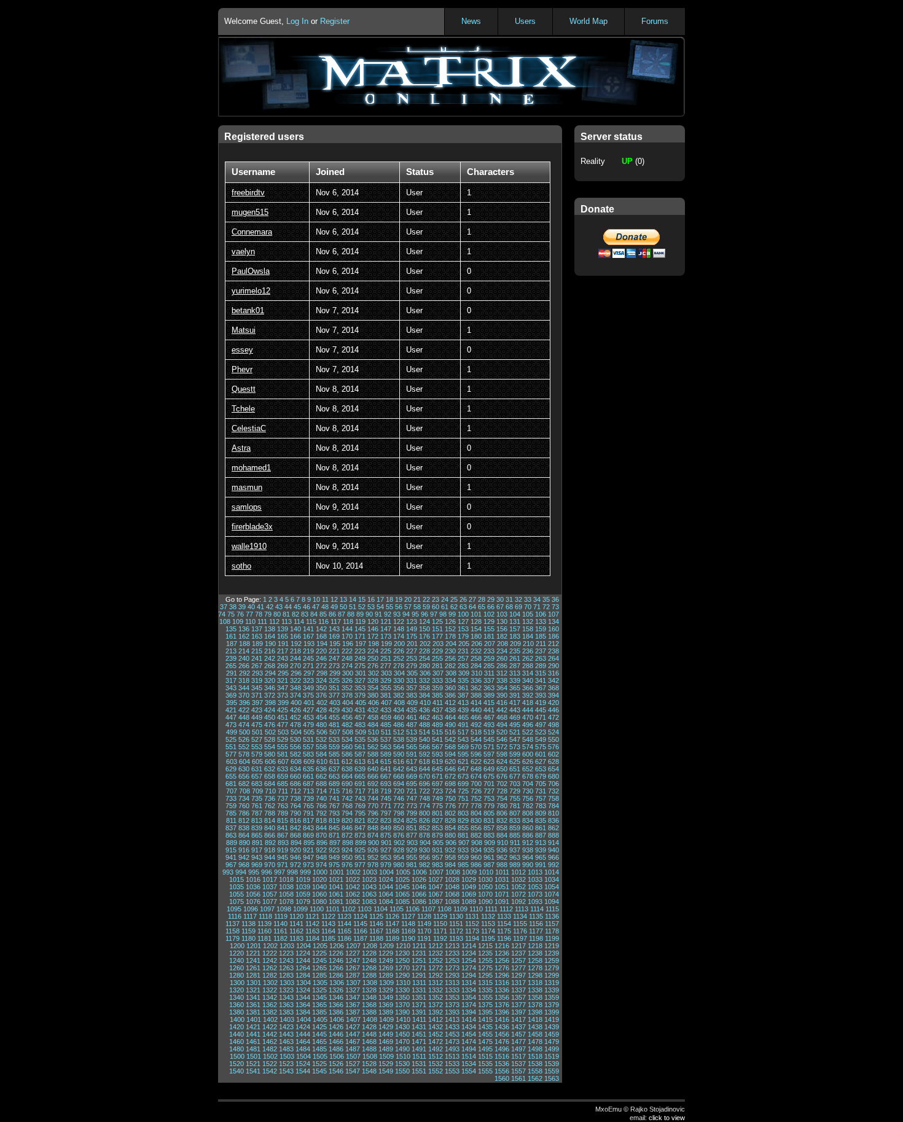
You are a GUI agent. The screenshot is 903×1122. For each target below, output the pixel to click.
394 (553, 695)
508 (347, 732)
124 (424, 621)
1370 (402, 1004)
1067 (435, 894)
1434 (468, 1026)
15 (362, 599)
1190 (408, 938)
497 (540, 724)
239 (231, 658)
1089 (468, 901)
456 (347, 717)
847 (360, 828)
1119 (280, 916)
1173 (472, 931)
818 (321, 820)
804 (476, 813)
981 (411, 864)
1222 (269, 953)
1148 (408, 923)
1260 (236, 968)
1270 (402, 968)
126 (450, 621)
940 (553, 850)
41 (260, 606)
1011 (502, 872)
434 (398, 710)
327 (360, 680)
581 (282, 754)
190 (270, 643)
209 (515, 643)
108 (224, 621)
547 (514, 739)
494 (501, 724)
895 (309, 842)
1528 (369, 1063)
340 (527, 680)
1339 (551, 990)
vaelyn (243, 251)
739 (308, 798)
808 (527, 813)
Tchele (243, 408)
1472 (435, 1041)
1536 (502, 1063)
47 (315, 606)
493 (489, 724)
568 (450, 746)
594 (450, 754)
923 (334, 850)
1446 (336, 1034)
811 (231, 820)
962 (501, 857)
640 (372, 769)
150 (424, 629)
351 (334, 688)
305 (412, 673)
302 (373, 673)
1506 (336, 1056)
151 (437, 629)
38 (233, 606)
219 (308, 651)
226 (398, 651)
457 (360, 717)
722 (424, 791)
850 (398, 828)
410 (425, 702)
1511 (419, 1056)
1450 (402, 1034)
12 (334, 599)
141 (308, 629)
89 (360, 614)
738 (295, 798)
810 (553, 813)
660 (295, 776)
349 (308, 688)
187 (231, 643)
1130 (456, 916)
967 (231, 864)
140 (295, 629)
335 (463, 680)
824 (398, 820)
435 (411, 710)
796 (372, 813)
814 (269, 820)
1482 (269, 1049)
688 (321, 783)
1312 (435, 982)
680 (553, 776)
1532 (435, 1063)
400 (296, 702)
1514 (468, 1056)
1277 (518, 968)
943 (256, 857)
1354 (468, 997)
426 (295, 710)
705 (540, 783)
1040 (319, 886)
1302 (270, 982)
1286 (336, 975)
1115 (552, 909)
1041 (336, 886)
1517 (518, 1056)
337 (489, 680)
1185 (328, 938)
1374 (468, 1004)
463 (437, 717)
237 (540, 651)
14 (352, 599)
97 (433, 614)
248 (347, 658)
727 (489, 791)
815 (282, 820)
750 (450, 798)
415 (489, 702)
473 (231, 724)
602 (553, 754)
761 (256, 805)
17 (380, 599)
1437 (518, 1026)
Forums (654, 21)
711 (283, 791)
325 (334, 680)
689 (334, 783)
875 (385, 835)
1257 (518, 960)
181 (489, 636)
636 (321, 769)
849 (385, 828)
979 (385, 864)
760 (243, 805)
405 (360, 702)
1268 (369, 968)
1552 (435, 1071)
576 (553, 746)
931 (437, 850)
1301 (253, 982)
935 (489, 850)
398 (270, 702)
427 (308, 710)
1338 (535, 990)
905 (438, 842)
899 (360, 842)
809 (540, 813)
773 (411, 805)
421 (231, 710)
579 (256, 754)
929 (411, 850)
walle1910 (249, 546)
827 (437, 820)
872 (347, 835)
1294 (468, 975)
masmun (247, 487)
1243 (286, 960)
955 (411, 857)
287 (514, 665)
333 (437, 680)
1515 (485, 1056)
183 (514, 636)
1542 (269, 1071)
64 (472, 606)
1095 (234, 909)
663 (334, 776)
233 (489, 651)
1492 (435, 1049)
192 (296, 643)
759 (231, 805)
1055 (236, 894)
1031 (502, 879)
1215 (485, 945)
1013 (535, 872)
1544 (302, 1071)
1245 (319, 960)
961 (489, 857)
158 (527, 629)
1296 (502, 975)
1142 (312, 923)
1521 (253, 1063)
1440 (236, 1034)
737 (282, 798)
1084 (385, 901)
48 (325, 606)
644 (424, 769)
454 (321, 717)
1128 (424, 916)
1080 (319, 901)
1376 (502, 1004)
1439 (551, 1026)
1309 (386, 982)
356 (398, 688)
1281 (253, 975)
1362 (269, 1004)
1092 (518, 901)
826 (424, 820)
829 (463, 820)
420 (553, 702)
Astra (241, 448)
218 (295, 651)
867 (282, 835)
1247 (352, 960)
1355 (485, 997)
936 (501, 850)
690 (347, 783)
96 (424, 614)
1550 (402, 1071)
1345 (319, 997)
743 (360, 798)
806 (501, 813)
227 (411, 651)
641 (385, 769)
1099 (300, 909)
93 (397, 614)
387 (463, 695)
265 (231, 665)
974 (321, 864)
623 (489, 761)
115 (311, 621)
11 (325, 599)
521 (514, 732)
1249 (385, 960)
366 (527, 688)
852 (424, 828)
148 (398, 629)
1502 (270, 1056)
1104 (380, 909)
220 (321, 651)
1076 (253, 901)
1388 (369, 1012)
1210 (403, 945)
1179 (232, 938)
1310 (403, 982)
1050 (485, 886)
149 (411, 629)
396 (244, 702)
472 (553, 717)
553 (256, 746)
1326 (336, 990)
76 (240, 614)
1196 (504, 938)
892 (270, 842)
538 (398, 739)
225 (385, 651)
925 (360, 850)
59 (426, 606)
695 (411, 783)
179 (463, 636)
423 (256, 710)
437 (437, 710)
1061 (336, 894)
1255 (485, 960)
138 (269, 629)
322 (295, 680)
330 (398, 680)
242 (269, 658)
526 (243, 739)
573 (514, 746)
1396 (502, 1012)
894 (296, 842)
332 (424, 680)
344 (243, 688)
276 (372, 665)
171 (360, 636)
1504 (303, 1056)
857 (489, 828)
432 (372, 710)
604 (244, 761)
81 (286, 614)
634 (295, 769)
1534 (468, 1063)
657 (256, 776)
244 (295, 658)
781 (514, 805)
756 (527, 798)
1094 (551, 901)
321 (282, 680)
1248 (369, 960)
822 (372, 820)
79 (268, 614)
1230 (402, 953)
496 (527, 724)
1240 (236, 960)
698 (450, 783)
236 (527, 651)
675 (489, 776)
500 (244, 732)
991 (540, 864)
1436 (502, 1026)
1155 (520, 923)
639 (360, 769)
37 (223, 606)
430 (347, 710)
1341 (253, 997)
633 (282, 769)
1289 (385, 975)
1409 (386, 1019)
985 (463, 864)
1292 (435, 975)
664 (347, 776)
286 (501, 665)
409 (412, 702)
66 (491, 606)
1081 (336, 901)
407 (386, 702)
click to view (667, 1117)
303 (386, 673)
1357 (518, 997)
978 (372, 864)
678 (527, 776)
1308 (369, 982)
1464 (302, 1041)
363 (489, 688)
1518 (535, 1056)
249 (360, 658)
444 (527, 710)
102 (489, 614)
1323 (286, 990)
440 (476, 710)
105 (527, 614)
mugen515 (250, 212)
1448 (369, 1034)
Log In (297, 21)
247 (334, 658)
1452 (435, 1034)
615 (385, 761)
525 (231, 739)
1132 (488, 916)
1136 (552, 916)
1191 (424, 938)
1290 (402, 975)
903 (412, 842)
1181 (264, 938)
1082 (352, 901)
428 (321, 710)
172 (372, 636)
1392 (435, 1012)
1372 (435, 1004)
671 (437, 776)
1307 (353, 982)
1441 (253, 1034)
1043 (369, 886)
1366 (336, 1004)
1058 (286, 894)
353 (360, 688)
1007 (436, 872)
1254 (468, 960)
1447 (352, 1034)
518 (476, 732)
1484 (302, 1049)
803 (463, 813)
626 (527, 761)
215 (256, 651)
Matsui (244, 330)
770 (372, 805)
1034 (551, 879)
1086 (419, 901)
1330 (402, 990)
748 (424, 798)
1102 (349, 909)
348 (295, 688)
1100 (317, 909)
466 (476, 717)
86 (332, 614)
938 (527, 850)
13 (343, 599)
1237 (518, 953)
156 (501, 629)
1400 (237, 1019)
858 (501, 828)
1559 (551, 1071)
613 (360, 761)
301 (360, 673)
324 (321, 680)
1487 (352, 1049)
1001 (336, 872)
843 (308, 828)
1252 (435, 960)
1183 (296, 938)
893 (283, 842)
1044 (385, 886)
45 (297, 606)
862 (553, 828)
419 (540, 702)
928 (398, 850)
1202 (270, 945)
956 (424, 857)
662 (321, 776)
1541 (253, 1071)
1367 (352, 1004)
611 (334, 761)
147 (385, 629)
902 (399, 842)
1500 (237, 1056)
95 (415, 614)
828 (450, 820)
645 (437, 769)
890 (244, 842)
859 (514, 828)
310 (476, 673)
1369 (385, 1004)
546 (501, 739)
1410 (403, 1019)
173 (385, 636)
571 (489, 746)
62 (454, 606)
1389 (385, 1012)
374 (295, 695)
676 (501, 776)
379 (360, 695)
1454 (468, 1034)
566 (424, 746)
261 (514, 658)
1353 (452, 997)
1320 (236, 990)
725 (463, 791)
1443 (286, 1034)
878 (424, 835)
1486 (336, 1049)
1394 (468, 1012)
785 (231, 813)
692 (372, 783)
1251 (419, 960)
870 (321, 835)
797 (385, 813)
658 (269, 776)
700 (476, 783)
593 (437, 754)
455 (334, 717)
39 (242, 606)
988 (501, 864)
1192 (440, 938)
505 (309, 732)
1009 (469, 872)
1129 (440, 916)
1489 (385, 1049)
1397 (518, 1012)
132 (527, 621)
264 (553, 658)
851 (411, 828)
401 (309, 702)
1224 (302, 953)
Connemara (252, 231)
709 (257, 791)
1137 (232, 923)
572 (501, 746)
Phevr (242, 369)
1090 (485, 901)
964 (527, 857)
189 (257, 643)
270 (295, 665)
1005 (403, 872)
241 (256, 658)
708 (244, 791)
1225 (319, 953)
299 (334, 673)
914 (553, 842)
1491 (419, 1049)
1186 (344, 938)
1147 (392, 923)
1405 (320, 1019)
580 (269, 754)
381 (385, 695)
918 (269, 850)
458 (372, 717)
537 (385, 739)
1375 (485, 1004)
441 (489, 710)
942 (243, 857)
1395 (485, 1012)
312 (501, 673)
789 (282, 813)
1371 (419, 1004)
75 (231, 614)
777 (463, 805)
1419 (551, 1019)
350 (321, 688)
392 (527, 695)
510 (373, 732)
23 (435, 599)
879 (437, 835)
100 (463, 614)
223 (360, 651)
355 (385, 688)
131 (514, 621)
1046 (419, 886)
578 (243, 754)
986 (476, 864)
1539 (551, 1063)
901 (386, 842)
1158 (232, 931)
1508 (369, 1056)
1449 (385, 1034)
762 (269, 805)
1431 (419, 1026)
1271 (419, 968)
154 (476, 629)
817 (308, 820)
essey (242, 349)
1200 (237, 945)
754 (501, 798)
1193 (456, 938)
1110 (476, 909)
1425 (319, 1026)
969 (256, 864)
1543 (286, 1071)
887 (540, 835)
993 (227, 872)
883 (489, 835)
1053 (535, 886)
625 (514, 761)
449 (256, 717)
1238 (535, 953)
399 (283, 702)
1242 (269, 960)
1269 (385, 968)
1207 (353, 945)
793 (334, 813)
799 (411, 813)
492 (476, 724)
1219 (551, 945)
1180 (248, 938)
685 (282, 783)
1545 (319, 1071)
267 (256, 665)
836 (553, 820)
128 (476, 621)
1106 (412, 909)
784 (553, 805)
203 (438, 643)
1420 (236, 1026)
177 (437, 636)
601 (540, 754)
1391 (419, 1012)
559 (334, 746)
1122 (328, 916)
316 (553, 673)
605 (257, 761)
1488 (369, 1049)
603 (231, 761)
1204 (303, 945)
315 (540, 673)
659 (282, 776)
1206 (336, 945)
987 (489, 864)
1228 (369, 953)
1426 (336, 1026)
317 (231, 680)
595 (463, 754)
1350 (402, 997)
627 (540, 761)
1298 (535, 975)
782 (527, 805)
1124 (360, 916)
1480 (236, 1049)
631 (256, 769)
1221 (253, 953)
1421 (253, 1026)
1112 (506, 909)
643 (411, 769)
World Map (588, 21)
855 (463, 828)
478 (295, 724)
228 (424, 651)
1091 (502, 901)
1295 (485, 975)
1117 (250, 916)
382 (398, 695)
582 (295, 754)
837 (231, 828)
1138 (248, 923)
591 (411, 754)
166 (295, 636)
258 (476, 658)
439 (463, 710)
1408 (369, 1019)
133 (540, 621)
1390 (402, 1012)
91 (378, 614)
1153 (488, 923)
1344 (302, 997)
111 (262, 621)
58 (417, 606)
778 (476, 805)
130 (501, 621)
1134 (520, 916)
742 (347, 798)
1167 (376, 931)
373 (282, 695)
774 (424, 805)
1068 (452, 894)
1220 (236, 953)
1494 (468, 1049)
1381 (253, 1012)
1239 (551, 953)
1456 (502, 1034)
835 (540, 820)
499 (231, 732)
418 (527, 702)
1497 (518, 1049)
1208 (369, 945)
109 (237, 621)
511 (386, 732)
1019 (302, 879)
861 (540, 828)
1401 (253, 1019)
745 (385, 798)
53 (371, 606)
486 (398, 724)
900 (373, 842)
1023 (369, 879)
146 (372, 629)
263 (540, 658)
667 (385, 776)
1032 (518, 879)
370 (243, 695)
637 (334, 769)
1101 (333, 909)
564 (398, 746)
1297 (518, 975)
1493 (452, 1049)
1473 (452, 1041)
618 (424, 761)
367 (540, 688)
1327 (352, 990)
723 (437, 791)
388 (476, 695)
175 (411, 636)
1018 (286, 879)
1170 (424, 931)
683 (256, 783)
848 (372, 828)
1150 (440, 923)
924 (347, 850)
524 (553, 732)
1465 (319, 1041)
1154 (504, 923)
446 (553, 710)
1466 (336, 1041)
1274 (468, 968)
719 (385, 791)
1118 (265, 916)
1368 (369, 1004)
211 (541, 643)
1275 (485, 968)
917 (256, 850)
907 (463, 842)
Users (525, 21)
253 (411, 658)
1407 (353, 1019)
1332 (435, 990)
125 (437, 621)
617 (411, 761)
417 (514, 702)
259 (489, 658)
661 (308, 776)
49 (334, 606)
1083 (369, 901)
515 (437, 732)
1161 (280, 931)
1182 (280, 938)
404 (347, 702)
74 (221, 614)
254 (424, 658)
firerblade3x (252, 526)
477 (282, 724)
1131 (472, 916)
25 (454, 599)
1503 (287, 1056)
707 (231, 791)
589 (385, 754)
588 (372, 754)
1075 (236, 901)
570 (476, 746)
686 (295, 783)
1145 (360, 923)
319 (256, 680)
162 (243, 636)
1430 (402, 1026)
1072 (518, 894)
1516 (502, 1056)
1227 (352, 953)
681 (231, 783)
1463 (286, 1041)
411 (437, 702)
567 (437, 746)
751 (463, 798)
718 (372, 791)
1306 (336, 982)
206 (476, 643)
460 (398, 717)
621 (463, 761)
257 (463, 658)
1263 (286, 968)
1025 (402, 879)
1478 (535, 1041)
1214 (468, 945)
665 (360, 776)
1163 (312, 931)
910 (502, 842)
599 (514, 754)
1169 (408, 931)
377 (334, 695)
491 (463, 724)
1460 (236, 1041)
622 (476, 761)
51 (352, 606)
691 (360, 783)
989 (514, 864)
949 (334, 857)
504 (296, 732)
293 (257, 673)
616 (398, 761)
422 (243, 710)
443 (514, 710)
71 (537, 606)
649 (489, 769)
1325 (319, 990)
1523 (286, 1063)
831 (489, 820)
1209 (386, 945)
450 (269, 717)
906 (450, 842)
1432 (435, 1026)
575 (540, 746)
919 (282, 850)
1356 (502, 997)
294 (270, 673)
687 (308, 783)
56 (398, 606)
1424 (302, 1026)
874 (372, 835)
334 (450, 680)
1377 (518, 1004)
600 (527, 754)
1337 (518, 990)
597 (489, 754)
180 (476, 636)
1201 (253, 945)
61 (444, 606)
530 (295, 739)
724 (450, 791)
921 (308, 850)
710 (270, 791)
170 (347, 636)
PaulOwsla (251, 271)
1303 (287, 982)
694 (398, 783)
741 (334, 798)
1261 (253, 968)
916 (243, 850)
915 (231, 850)
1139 (264, 923)
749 (437, 798)
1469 (385, 1041)
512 (398, 732)
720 (398, 791)
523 (540, 732)
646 (450, 769)
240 (243, 658)
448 (243, 717)
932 (450, 850)
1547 (352, 1071)
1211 (419, 945)
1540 (236, 1071)
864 (243, 835)
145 (360, 629)
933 (463, 850)
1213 (452, 945)
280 (424, 665)
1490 (402, 1049)
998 (292, 872)
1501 (253, 1056)
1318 (535, 982)
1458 (535, 1034)
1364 (302, 1004)
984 (450, 864)
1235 (485, 953)
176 (424, 636)
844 (321, 828)
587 (360, 754)
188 (244, 643)
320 (269, 680)
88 (350, 614)
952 (372, 857)
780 (501, 805)
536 (372, 739)
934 (476, 850)
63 (463, 606)
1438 (535, 1026)
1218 (535, 945)
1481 (253, 1049)
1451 (419, 1034)
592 (424, 754)
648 (476, 769)
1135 (536, 916)
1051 (502, 886)
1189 (392, 938)
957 (437, 857)
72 (546, 606)
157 (514, 629)
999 (305, 872)
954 (398, 857)
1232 (435, 953)
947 (308, 857)
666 (372, 776)
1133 (504, 916)
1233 (452, 953)
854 (450, 828)
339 (514, 680)
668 (398, 776)
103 (501, 614)
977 (360, 864)
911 (515, 842)
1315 (485, 982)
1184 (312, 938)
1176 (520, 931)
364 (501, 688)
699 (463, 783)
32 (518, 599)
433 (385, 710)
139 (282, 629)
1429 (385, 1026)
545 (489, 739)
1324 (302, 990)
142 (321, 629)
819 (334, 820)
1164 (328, 931)
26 (463, 599)
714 (321, 791)
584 (321, 754)
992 (553, 864)
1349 (385, 997)
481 (334, 724)
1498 (535, 1049)
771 (385, 805)
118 (348, 621)
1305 (320, 982)
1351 (419, 997)
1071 (502, 894)
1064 (385, 894)
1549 (385, 1071)
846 (347, 828)
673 (463, 776)
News (471, 21)
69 (518, 606)
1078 (286, 901)
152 (450, 629)
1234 (468, 953)
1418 (535, 1019)
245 (308, 658)
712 (295, 791)
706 (553, 783)
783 (540, 805)
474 (243, 724)
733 (231, 798)
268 (269, 665)
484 (372, 724)
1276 (502, 968)
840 (269, 828)
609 (309, 761)
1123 (344, 916)
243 (282, 658)
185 (540, 636)
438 (450, 710)
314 (527, 673)
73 (555, 606)
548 (527, 739)
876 (398, 835)
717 (360, 791)
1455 (485, 1034)
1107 (428, 909)
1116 (234, 916)
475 (256, 724)
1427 (352, 1026)
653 (540, 769)
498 (553, 724)
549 (540, 739)
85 (323, 614)
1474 (468, 1041)
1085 (402, 901)
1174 (488, 931)
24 (444, 599)
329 (385, 680)
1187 (360, 938)
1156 (536, 923)
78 (258, 614)
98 (443, 614)
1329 (385, 990)
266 (243, 665)
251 (385, 658)
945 (282, 857)
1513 (452, 1056)
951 (360, 857)
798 (398, 813)
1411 (419, 1019)
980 (398, 864)
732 (553, 791)
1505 (320, 1056)
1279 (551, 968)
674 (476, 776)
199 (386, 643)
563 (385, 746)
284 (476, 665)
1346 (336, 997)
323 (308, 680)
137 (256, 629)
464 (450, 717)
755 (514, 798)
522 (527, 732)
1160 (264, 931)
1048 (452, 886)
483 (360, 724)
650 (501, 769)
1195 (488, 938)
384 (424, 695)
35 (546, 599)
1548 (369, 1071)
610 (321, 761)
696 (424, 783)
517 (463, 732)
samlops (247, 507)
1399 (551, 1012)
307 (438, 673)
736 (269, 798)
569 (463, 746)
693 (385, 783)
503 (283, 732)
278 (398, 665)
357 (411, 688)
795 (360, 813)
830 (476, 820)
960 (476, 857)
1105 (396, 909)
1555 (485, 1071)
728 (501, 791)
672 (450, 776)
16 (371, 599)
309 (463, 673)
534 (347, 739)
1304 (303, 982)
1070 (485, 894)
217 (282, 651)
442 (501, 710)
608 (296, 761)
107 (553, 614)
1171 (440, 931)
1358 (535, 997)
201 (412, 643)
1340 (236, 997)
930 (424, 850)
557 (308, 746)
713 (308, 791)
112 (274, 621)
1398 (535, 1012)
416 (501, 702)
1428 (369, 1026)
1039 (302, 886)
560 (347, 746)
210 (528, 643)
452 (295, 717)
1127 (408, 916)
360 (450, 688)
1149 (424, 923)
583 (308, 754)
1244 (302, 960)
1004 (386, 872)
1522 (269, 1063)
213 (231, 651)
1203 (287, 945)
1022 (352, 879)
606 (270, 761)
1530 (402, 1063)
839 (256, 828)
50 (343, 606)
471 (540, 717)
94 (406, 614)
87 (341, 614)
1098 (283, 909)
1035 (236, 886)
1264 (302, 968)
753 (489, 798)
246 (321, 658)
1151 (456, 923)
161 (231, 636)
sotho (241, 566)
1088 (452, 901)
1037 (269, 886)
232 (476, 651)
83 (304, 614)
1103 (365, 909)
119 (360, 621)
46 (306, 606)
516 (450, 732)
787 (256, 813)
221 (334, 651)
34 (537, 599)
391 (514, 695)
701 (489, 783)
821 (360, 820)
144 (347, 629)
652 (527, 769)
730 (527, 791)
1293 (452, 975)
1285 (319, 975)
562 (372, 746)
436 (424, 710)
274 (347, 665)
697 (437, 783)
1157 (552, 923)
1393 (452, 1012)
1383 (286, 1012)
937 (514, 850)
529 (282, 739)
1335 (485, 990)
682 (243, 783)
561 (360, 746)
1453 (452, 1034)
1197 (520, 938)
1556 (502, 1071)
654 (553, 769)
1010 (486, 872)
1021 (336, 879)
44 (288, 606)
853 (437, 828)
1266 (336, 968)
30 (500, 599)
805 (489, 813)
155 (489, 629)
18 (389, 599)
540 (424, 739)
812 (243, 820)
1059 (302, 894)
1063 (369, 894)
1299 (551, 975)
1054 (551, 886)
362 (476, 688)
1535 (485, 1063)
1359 (551, 997)
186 (553, 636)
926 (372, 850)
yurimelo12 (251, 290)
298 (321, 673)
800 (424, 813)
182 (501, 636)
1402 (270, 1019)
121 (385, 621)
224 (372, 651)
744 (372, 798)
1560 (502, 1078)
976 (347, 864)
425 (282, 710)
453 (308, 717)
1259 (551, 960)
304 (399, 673)
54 (380, 606)
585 (334, 754)
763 (282, 805)
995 (253, 872)
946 (295, 857)
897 (334, 842)
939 (540, 850)
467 (489, 717)
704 (527, 783)
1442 (269, 1034)
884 (501, 835)
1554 (468, 1071)
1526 (336, 1063)
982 (424, 864)
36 (555, 599)
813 (256, 820)
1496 (502, 1049)
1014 (551, 872)
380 (372, 695)
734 (243, 798)
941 (231, 857)
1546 (336, 1071)
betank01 (248, 310)
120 (372, 621)
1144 (344, 923)
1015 (236, 879)
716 (347, 791)
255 (437, 658)
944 (269, 857)
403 (334, 702)
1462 (269, 1041)
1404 (303, 1019)
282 (450, 665)
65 (481, 606)
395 (231, 702)
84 (314, 614)
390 (501, 695)
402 (321, 702)
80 (277, 614)
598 (501, 754)
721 (411, 791)
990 (527, 864)
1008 (452, 872)
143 (334, 629)
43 (279, 606)
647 (463, 769)
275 (360, 665)
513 (411, 732)
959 (463, 857)
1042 (352, 886)
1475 (485, 1041)
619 (437, 761)
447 (231, 717)
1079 (302, 901)
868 (295, 835)
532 (321, 739)
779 (489, 805)
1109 (460, 909)
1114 (537, 909)
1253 (452, 960)
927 (385, 850)
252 (398, 658)
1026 (419, 879)
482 (347, 724)
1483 (286, 1049)
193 (309, 643)
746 (398, 798)
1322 (269, 990)
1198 (536, 938)
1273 (452, 968)
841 (282, 828)
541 (437, 739)
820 (347, 820)
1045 (402, 886)
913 (540, 842)
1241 (253, 960)
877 (411, 835)
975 (334, 864)
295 (283, 673)
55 (389, 606)
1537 (518, 1063)
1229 (385, 953)
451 (282, 717)
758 (553, 798)
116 (323, 621)
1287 (352, 975)
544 (476, 739)
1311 (419, 982)
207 (489, 643)
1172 (456, 931)
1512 (435, 1056)
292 (244, 673)
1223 (286, 953)
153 (463, 629)
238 (553, 651)
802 (450, 813)
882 (476, 835)
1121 (312, 916)
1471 (419, 1041)
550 (553, 739)
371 (256, 695)
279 (411, 665)
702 (501, 783)
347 (282, 688)
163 (256, 636)
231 (463, 651)
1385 (319, 1012)
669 (411, 776)
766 (321, 805)
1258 (535, 960)
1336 (502, 990)
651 (514, 769)
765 (308, 805)
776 (450, 805)
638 (347, 769)
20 (408, 599)
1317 (518, 982)
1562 (535, 1078)
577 (231, 754)
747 (411, 798)
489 (437, 724)
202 (425, 643)
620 (450, 761)
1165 (344, 931)
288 (527, 665)
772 (398, 805)
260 (501, 658)
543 (463, 739)
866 (269, 835)
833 (514, 820)
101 (476, 614)
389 (489, 695)
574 (527, 746)
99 (452, 614)
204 (450, 643)
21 (417, 599)
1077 (269, 901)
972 (295, 864)
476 (269, 724)
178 (450, 636)
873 (360, 835)
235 (514, 651)
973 (308, 864)
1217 (518, 945)
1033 (535, 879)
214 (243, 651)
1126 (392, 916)
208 (502, 643)
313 (514, 673)
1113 (521, 909)
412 (450, 702)
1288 (369, 975)
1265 (319, 968)
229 (437, 651)
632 (269, 769)
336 (476, 680)
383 (411, 695)
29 (491, 599)
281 (437, 665)
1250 (402, 960)
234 (501, 651)
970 (269, 864)
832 (501, 820)
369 (231, 695)
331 (411, 680)
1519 (551, 1056)
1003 (369, 872)
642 (398, 769)
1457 (518, 1034)
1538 (535, 1063)
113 (286, 621)
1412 (435, 1019)
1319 (551, 982)
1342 (269, 997)
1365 (319, 1004)
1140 (280, 923)
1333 (452, 990)
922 (321, 850)
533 (334, 739)
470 (527, 717)
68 (509, 606)
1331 (419, 990)
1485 (319, 1049)
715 (334, 791)
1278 (535, 968)
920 (295, 850)
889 (231, 842)
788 (269, 813)
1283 (286, 975)
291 (231, 673)
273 (334, 665)
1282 (269, 975)
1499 (551, 1049)
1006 (419, 872)
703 (514, 783)
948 (321, 857)
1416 (502, 1019)
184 (527, 636)
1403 (287, 1019)
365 (514, 688)
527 (256, 739)
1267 (352, 968)
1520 (236, 1063)
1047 (435, 886)
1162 (296, 931)
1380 (236, 1012)
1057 (269, 894)
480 (321, 724)
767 (334, 805)
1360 (236, 1004)
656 (243, 776)
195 (334, 643)
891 (257, 842)
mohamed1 (251, 467)
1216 (502, 945)
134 (553, 621)
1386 (336, 1012)
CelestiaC (249, 428)
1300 (237, 982)
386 (450, 695)
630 (243, 769)
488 (424, 724)
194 (321, 643)
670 (424, 776)
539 (411, 739)
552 (243, 746)
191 (283, 643)
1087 (435, 901)
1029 (468, 879)
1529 (385, 1063)
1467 (352, 1041)
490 (450, 724)
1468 (369, 1041)
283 (463, 665)
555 (282, 746)
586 (347, 754)
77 (249, 614)
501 (257, 732)
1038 (286, 886)
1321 (253, 990)
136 (243, 629)
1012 (518, 872)
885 (514, 835)
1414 (468, 1019)
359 (437, 688)
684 (269, 783)
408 (399, 702)
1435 (485, 1026)
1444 (302, 1034)
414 (476, 702)
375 (308, 695)
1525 (319, 1063)
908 (476, 842)
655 (231, 776)
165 (282, 636)
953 (385, 857)
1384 (302, 1012)
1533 (452, 1063)
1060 (319, 894)
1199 (552, 938)
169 (334, 636)
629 (231, 769)
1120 (296, 916)
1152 (472, 923)
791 (308, 813)
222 (347, 651)
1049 (468, 886)
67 (500, 606)
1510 (403, 1056)
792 (321, 813)
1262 (269, 968)
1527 (352, 1063)
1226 (336, 953)
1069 (468, 894)
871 (334, 835)
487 (411, 724)
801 (437, 813)
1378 (535, 1004)
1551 (419, 1071)
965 (540, 857)
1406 (336, 1019)
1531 (419, 1063)
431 (360, 710)
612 (347, 761)
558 (321, 746)
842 (295, 828)
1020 (319, 879)
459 (385, 717)
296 (296, 673)
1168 (392, 931)
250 (372, 658)
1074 (551, 894)
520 (501, 732)
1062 (352, 894)
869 (308, 835)
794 (347, 813)
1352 (435, 997)
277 (385, 665)
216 (269, 651)
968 (243, 864)
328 (372, 680)
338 (501, 680)
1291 (419, 975)
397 (257, 702)
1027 (435, 879)
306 (425, 673)
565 (411, 746)
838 (243, 828)
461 (411, 717)
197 (360, 643)
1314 (468, 982)
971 (282, 864)
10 (316, 599)
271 (308, 665)
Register (335, 21)
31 (509, 599)
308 (450, 673)
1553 (452, 1071)
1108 (444, 909)
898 (347, 842)
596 (476, 754)
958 (450, 857)
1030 (485, 879)
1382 (269, 1012)
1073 (535, 894)
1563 (551, 1078)
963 (514, 857)
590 (398, 754)
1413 (452, 1019)
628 (553, 761)
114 (299, 621)
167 (308, 636)
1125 (376, 916)
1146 (376, 923)
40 (251, 606)
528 (269, 739)
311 (489, 673)
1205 (320, 945)
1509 (386, 1056)
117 (335, 621)
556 (295, 746)
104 (514, 614)
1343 (286, 997)
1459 (551, 1034)
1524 (302, 1063)
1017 (269, 879)
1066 (419, 894)
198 (373, 643)
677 (514, 776)
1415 (485, 1019)
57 (408, 606)
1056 (253, 894)
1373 (452, 1004)
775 (437, 805)
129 (489, 621)
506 (321, 732)
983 (437, 864)
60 (435, 606)
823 (385, 820)
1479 (551, 1041)
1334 (468, 990)
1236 (502, 953)
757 (540, 798)
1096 (250, 909)
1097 (267, 909)
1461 (253, 1041)
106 (540, 614)
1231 (419, 953)
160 (553, 629)
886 (527, 835)
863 (231, 835)
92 (387, 614)
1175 (504, 931)
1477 (518, 1041)
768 (347, 805)
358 (424, 688)
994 (240, 872)
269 (282, 665)
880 (450, 835)
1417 (518, 1019)
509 (360, 732)
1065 (402, 894)
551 (231, 746)
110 (250, 621)
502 (270, 732)
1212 (435, 945)
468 (501, 717)
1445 (319, 1034)
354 (372, 688)
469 (514, 717)
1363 (286, 1004)
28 (481, 599)
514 (424, 732)
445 (540, 710)
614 (372, 761)
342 (553, 680)
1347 (352, 997)
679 (540, 776)
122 (398, 621)
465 (463, 717)
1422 (269, 1026)
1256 (502, 960)
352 (347, 688)
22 (426, 599)
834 (527, 820)
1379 (551, 1004)
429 (334, 710)
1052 (518, 886)
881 (463, 835)
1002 (353, 872)
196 (347, 643)
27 (472, 599)
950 (347, 857)
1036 (253, 886)
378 (347, 695)
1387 (352, 1012)
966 (553, 857)
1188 (376, 938)
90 (369, 614)
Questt (244, 389)
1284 (302, 975)
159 (540, 629)
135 (231, 629)
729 (514, 791)
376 (321, 695)
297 (309, 673)
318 (243, 680)
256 (450, 658)
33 (527, 599)
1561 (518, 1078)
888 (553, 835)
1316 (502, 982)
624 (501, 761)
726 (476, 791)
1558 (535, 1071)
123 (411, 621)
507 (334, 732)
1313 (452, 982)
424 (269, 710)
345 (256, 688)
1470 (402, 1041)
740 (321, 798)
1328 (369, 990)
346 (269, 688)
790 (295, 813)
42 (269, 606)
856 (476, 828)
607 (283, 761)
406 (373, 702)
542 (450, 739)
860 (527, 828)
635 (308, 769)
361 (463, 688)
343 (231, 688)
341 (540, 680)
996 (266, 872)
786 (243, 813)
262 (527, 658)
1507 (353, 1056)
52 (362, 606)
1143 (328, 923)
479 (308, 724)
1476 (502, 1041)
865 (256, 835)
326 (347, 680)
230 (450, 651)
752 (476, 798)
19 (398, 599)
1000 (320, 872)
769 (360, 805)
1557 (518, 1071)
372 (269, 695)
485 (385, 724)
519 (489, 732)
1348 (369, 997)
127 (463, 621)
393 (540, 695)
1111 (491, 909)
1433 (452, 1026)
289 (540, 665)
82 (295, 614)
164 (269, 636)
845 (334, 828)
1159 (248, 931)
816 (295, 820)
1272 (435, 968)
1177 (536, 931)
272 (321, 665)
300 (347, 673)
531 (308, 739)
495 (514, 724)
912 (527, 842)
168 (321, 636)
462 (424, 717)
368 (553, 688)
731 (540, 791)
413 (463, 702)
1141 (296, 923)
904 (425, 842)
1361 (253, 1004)
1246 (336, 960)
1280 (236, 975)
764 (295, 805)
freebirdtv (248, 192)
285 (489, 665)
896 (321, 842)
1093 (535, 901)
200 (399, 643)
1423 (286, 1026)
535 (360, 739)
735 (256, 798)
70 (527, 606)
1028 (452, 879)
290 (553, 665)
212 (553, 643)
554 (269, 746)
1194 (472, 938)
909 (489, 842)
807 (514, 813)
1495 (485, 1049)
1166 (360, 931)
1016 (253, 879)
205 (463, 643)
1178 (552, 931)
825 (411, 820)
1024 (385, 879)
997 (279, 872)
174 (398, 636)
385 (437, 695)
